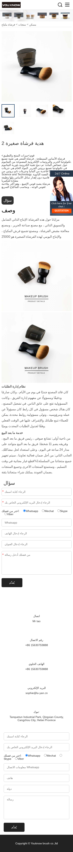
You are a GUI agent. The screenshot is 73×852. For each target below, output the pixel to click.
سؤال (8, 200)
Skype (64, 511)
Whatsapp (32, 511)
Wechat (49, 511)
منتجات (22, 24)
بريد (3, 502)
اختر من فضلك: (11, 511)
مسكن (32, 24)
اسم (3, 491)
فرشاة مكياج (8, 24)
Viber (10, 514)
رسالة (3, 555)
